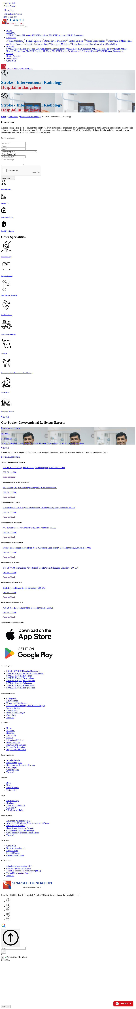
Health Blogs (11, 58)
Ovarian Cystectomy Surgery (18, 868)
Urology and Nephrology (17, 703)
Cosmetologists (12, 770)
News (8, 785)
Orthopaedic (11, 698)
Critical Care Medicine (95, 41)
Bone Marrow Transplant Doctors (20, 765)
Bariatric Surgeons (14, 762)
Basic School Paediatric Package (20, 828)
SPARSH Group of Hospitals (18, 35)
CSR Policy (11, 808)
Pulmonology (12, 710)
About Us (10, 730)
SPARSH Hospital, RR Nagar (38, 51)
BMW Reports (12, 787)
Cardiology (11, 715)
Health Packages (13, 56)
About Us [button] (10, 33)
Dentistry (30, 44)
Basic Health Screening (16, 825)
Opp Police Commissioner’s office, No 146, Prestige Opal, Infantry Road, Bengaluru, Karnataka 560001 (47, 548)
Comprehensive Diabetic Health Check (22, 833)
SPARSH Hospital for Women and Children (70, 51)
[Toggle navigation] (26, 26)
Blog (8, 783)
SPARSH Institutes (57, 35)
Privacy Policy (12, 800)
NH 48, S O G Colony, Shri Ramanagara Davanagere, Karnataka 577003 (34, 467)
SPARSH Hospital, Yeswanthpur (20, 678)
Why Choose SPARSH (16, 749)
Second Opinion (13, 853)
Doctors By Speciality (15, 747)
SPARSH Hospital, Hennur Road (50, 49)
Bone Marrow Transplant (54, 41)
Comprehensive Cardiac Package (20, 830)
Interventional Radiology (30, 116)
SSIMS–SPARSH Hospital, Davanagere (106, 51)
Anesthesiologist (13, 760)
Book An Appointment (10, 428)
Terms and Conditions (15, 805)
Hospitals (10, 733)
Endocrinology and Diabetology (85, 44)
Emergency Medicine (60, 44)
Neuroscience (12, 701)
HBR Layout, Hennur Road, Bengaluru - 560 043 (24, 588)
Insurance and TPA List (16, 745)
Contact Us (11, 61)
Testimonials (11, 790)
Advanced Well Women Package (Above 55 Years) (27, 823)
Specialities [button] (11, 38)
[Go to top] (10, 938)
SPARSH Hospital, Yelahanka (77, 49)
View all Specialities (108, 44)
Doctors (9, 53)
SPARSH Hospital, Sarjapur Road (20, 49)
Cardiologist (11, 767)
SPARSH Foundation (74, 35)
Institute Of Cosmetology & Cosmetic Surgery (25, 705)
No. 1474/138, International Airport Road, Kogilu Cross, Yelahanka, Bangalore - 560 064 (40, 568)
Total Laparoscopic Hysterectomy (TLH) (23, 871)
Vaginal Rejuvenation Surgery (19, 873)
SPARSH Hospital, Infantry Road (104, 49)
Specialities (13, 116)
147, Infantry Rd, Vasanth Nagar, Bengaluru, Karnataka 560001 (30, 488)
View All (5, 417)
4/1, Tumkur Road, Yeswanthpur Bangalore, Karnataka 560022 (29, 528)
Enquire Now (12, 850)
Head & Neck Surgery (15, 713)
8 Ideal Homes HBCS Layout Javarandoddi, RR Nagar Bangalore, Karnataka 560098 (39, 508)
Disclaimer (10, 803)
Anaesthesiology (16, 41)
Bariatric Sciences (33, 41)
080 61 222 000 (9, 472)
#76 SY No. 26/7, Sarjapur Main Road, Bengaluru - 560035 (28, 608)
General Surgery (13, 708)
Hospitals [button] (10, 46)
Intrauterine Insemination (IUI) (19, 866)
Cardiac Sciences (76, 41)
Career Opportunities (15, 855)
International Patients (15, 740)
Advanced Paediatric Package (18, 821)
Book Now (6, 178)
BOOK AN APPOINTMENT (19, 69)
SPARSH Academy (40, 35)
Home (9, 30)
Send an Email (9, 477)
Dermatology (42, 44)
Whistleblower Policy (15, 810)
